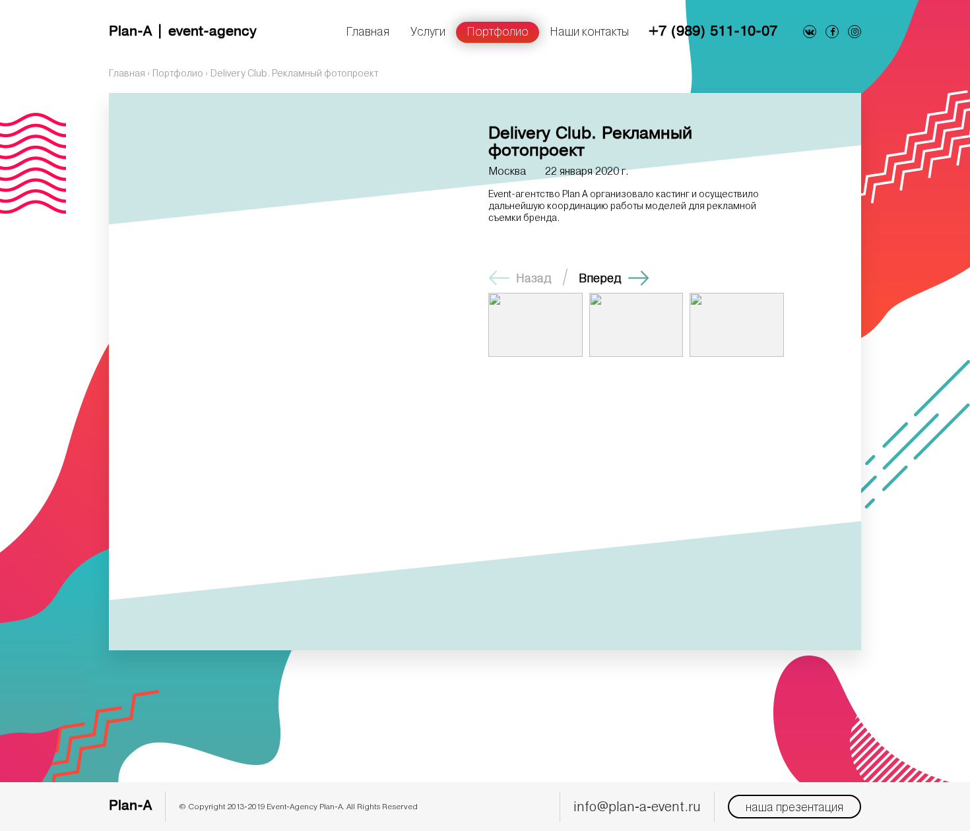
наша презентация (794, 806)
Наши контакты (589, 31)
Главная (367, 31)
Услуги (427, 31)
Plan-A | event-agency (183, 32)
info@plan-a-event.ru (637, 806)
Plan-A (130, 806)
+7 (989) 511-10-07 (713, 32)
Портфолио (498, 31)
